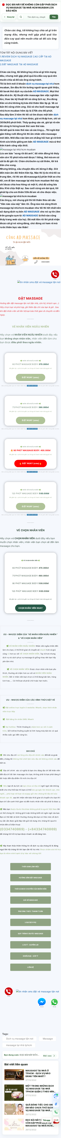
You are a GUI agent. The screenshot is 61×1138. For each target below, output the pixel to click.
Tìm (54, 17)
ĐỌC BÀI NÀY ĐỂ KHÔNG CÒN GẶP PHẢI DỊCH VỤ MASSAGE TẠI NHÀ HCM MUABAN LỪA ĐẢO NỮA (39, 1123)
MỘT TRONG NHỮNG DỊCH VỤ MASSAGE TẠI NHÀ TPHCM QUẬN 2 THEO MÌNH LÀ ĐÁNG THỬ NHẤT (41, 1089)
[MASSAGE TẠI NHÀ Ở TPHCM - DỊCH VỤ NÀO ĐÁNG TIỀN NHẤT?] (14, 1075)
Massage (48, 1038)
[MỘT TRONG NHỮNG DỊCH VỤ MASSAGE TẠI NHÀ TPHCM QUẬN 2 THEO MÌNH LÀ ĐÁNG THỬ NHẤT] (14, 1093)
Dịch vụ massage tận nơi (19, 1038)
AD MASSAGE (41, 91)
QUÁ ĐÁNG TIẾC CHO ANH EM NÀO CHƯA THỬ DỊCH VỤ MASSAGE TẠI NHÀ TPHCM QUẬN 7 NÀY (40, 1107)
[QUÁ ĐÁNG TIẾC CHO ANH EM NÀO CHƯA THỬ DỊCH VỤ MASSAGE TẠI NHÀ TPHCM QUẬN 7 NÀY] (14, 1109)
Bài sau (47, 1056)
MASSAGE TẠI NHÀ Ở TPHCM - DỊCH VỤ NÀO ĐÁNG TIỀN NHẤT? (38, 1073)
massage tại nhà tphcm (19, 1045)
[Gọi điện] (56, 1112)
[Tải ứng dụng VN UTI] (56, 1120)
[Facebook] (56, 1104)
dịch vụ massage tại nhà (40, 83)
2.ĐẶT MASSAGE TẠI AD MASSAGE (19, 64)
